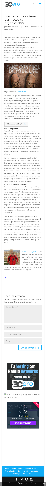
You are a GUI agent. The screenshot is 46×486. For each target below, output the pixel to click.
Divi (30, 474)
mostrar (24, 124)
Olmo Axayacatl (12, 27)
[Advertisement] (20, 445)
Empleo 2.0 (34, 471)
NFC (24, 474)
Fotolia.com (22, 92)
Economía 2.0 (34, 27)
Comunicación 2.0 (31, 468)
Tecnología (16, 474)
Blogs (7, 468)
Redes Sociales (17, 468)
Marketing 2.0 (10, 471)
